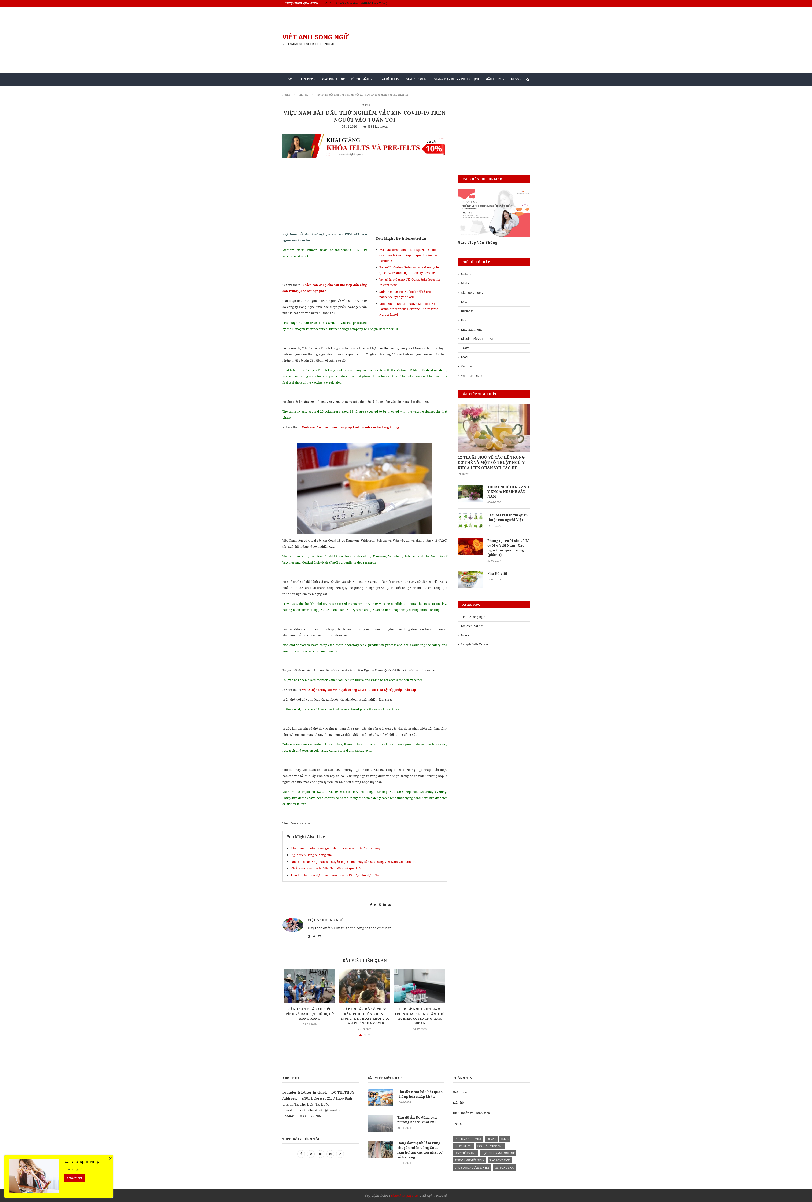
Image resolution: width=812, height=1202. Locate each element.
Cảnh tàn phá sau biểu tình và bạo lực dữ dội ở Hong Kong (310, 1013)
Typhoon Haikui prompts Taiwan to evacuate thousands (371, 3)
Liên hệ (458, 1102)
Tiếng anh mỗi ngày (469, 1160)
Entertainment (471, 329)
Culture (466, 366)
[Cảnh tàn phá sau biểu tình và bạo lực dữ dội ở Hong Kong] (309, 986)
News (465, 635)
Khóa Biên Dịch (472, 242)
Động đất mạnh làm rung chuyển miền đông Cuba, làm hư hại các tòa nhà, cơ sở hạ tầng (420, 1150)
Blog (515, 79)
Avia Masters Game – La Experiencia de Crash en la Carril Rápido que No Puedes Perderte (408, 255)
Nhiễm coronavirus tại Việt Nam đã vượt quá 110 (326, 868)
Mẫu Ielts (494, 79)
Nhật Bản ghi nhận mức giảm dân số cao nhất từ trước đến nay (335, 848)
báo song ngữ (499, 1160)
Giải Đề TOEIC (416, 79)
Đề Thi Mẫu (360, 79)
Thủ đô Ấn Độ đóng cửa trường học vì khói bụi (417, 1119)
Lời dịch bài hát (472, 626)
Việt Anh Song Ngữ (326, 920)
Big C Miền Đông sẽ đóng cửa (311, 855)
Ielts (505, 1139)
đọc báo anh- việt (468, 1139)
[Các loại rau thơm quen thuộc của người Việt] (470, 521)
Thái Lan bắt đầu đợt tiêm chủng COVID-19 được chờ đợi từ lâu (336, 875)
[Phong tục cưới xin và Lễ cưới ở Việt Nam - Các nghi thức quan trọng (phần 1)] (470, 546)
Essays (491, 1139)
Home (289, 79)
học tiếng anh (465, 1153)
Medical (466, 283)
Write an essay (471, 376)
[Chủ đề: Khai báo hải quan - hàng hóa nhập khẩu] (380, 1097)
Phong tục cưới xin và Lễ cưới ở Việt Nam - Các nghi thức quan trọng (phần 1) (508, 547)
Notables (467, 274)
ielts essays (463, 1146)
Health (465, 320)
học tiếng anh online (498, 1153)
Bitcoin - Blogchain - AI (477, 339)
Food (464, 357)
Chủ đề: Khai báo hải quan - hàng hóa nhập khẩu (420, 1094)
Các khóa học (333, 79)
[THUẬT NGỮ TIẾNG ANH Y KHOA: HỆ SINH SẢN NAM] (470, 493)
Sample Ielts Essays (474, 644)
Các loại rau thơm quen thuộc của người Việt (507, 517)
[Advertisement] (448, 40)
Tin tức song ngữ (473, 617)
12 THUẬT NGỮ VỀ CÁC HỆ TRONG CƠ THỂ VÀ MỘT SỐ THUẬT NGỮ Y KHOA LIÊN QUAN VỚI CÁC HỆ (491, 462)
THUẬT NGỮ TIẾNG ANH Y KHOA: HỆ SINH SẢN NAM (508, 492)
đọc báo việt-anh (490, 1146)
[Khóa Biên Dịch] (494, 213)
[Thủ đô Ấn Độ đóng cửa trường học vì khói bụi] (380, 1123)
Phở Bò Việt (497, 573)
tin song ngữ (504, 1167)
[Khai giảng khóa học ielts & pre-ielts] (364, 137)
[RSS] (340, 1153)
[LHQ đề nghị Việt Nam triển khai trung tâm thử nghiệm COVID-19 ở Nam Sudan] (419, 986)
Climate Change (472, 292)
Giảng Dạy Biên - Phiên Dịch (456, 79)
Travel (465, 348)
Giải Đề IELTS (389, 79)
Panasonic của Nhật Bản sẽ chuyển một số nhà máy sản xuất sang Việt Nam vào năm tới (353, 862)
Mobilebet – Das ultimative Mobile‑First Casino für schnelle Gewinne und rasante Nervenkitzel (408, 309)
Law (464, 302)
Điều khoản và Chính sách (471, 1113)
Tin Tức (307, 79)
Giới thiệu (460, 1092)
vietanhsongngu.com (405, 1196)
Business (467, 311)
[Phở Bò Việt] (470, 579)
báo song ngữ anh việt (472, 1167)
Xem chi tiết (74, 1178)
